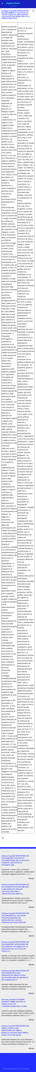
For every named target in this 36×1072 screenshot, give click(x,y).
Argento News (13, 3)
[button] (33, 11)
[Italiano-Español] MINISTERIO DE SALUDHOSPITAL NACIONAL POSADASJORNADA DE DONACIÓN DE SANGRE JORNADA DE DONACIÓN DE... (15, 917)
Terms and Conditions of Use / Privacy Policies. (16, 1069)
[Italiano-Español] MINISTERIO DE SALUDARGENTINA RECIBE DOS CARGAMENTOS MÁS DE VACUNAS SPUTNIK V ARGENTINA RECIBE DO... (15, 889)
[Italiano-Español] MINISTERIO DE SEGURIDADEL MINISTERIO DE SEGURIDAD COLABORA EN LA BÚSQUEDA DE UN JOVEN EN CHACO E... (15, 946)
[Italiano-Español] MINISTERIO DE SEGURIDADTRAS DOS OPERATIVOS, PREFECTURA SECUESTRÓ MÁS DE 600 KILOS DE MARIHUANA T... (15, 975)
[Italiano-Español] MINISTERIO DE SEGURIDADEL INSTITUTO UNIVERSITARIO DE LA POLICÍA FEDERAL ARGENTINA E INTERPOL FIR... (15, 860)
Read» (31, 878)
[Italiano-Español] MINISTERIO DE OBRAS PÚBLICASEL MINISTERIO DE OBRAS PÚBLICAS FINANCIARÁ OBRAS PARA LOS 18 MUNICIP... (15, 1030)
